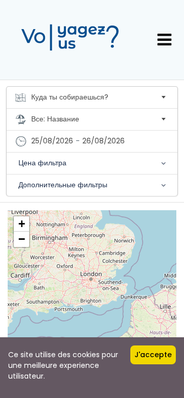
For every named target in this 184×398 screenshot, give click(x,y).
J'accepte (153, 355)
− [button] (21, 239)
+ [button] (21, 223)
